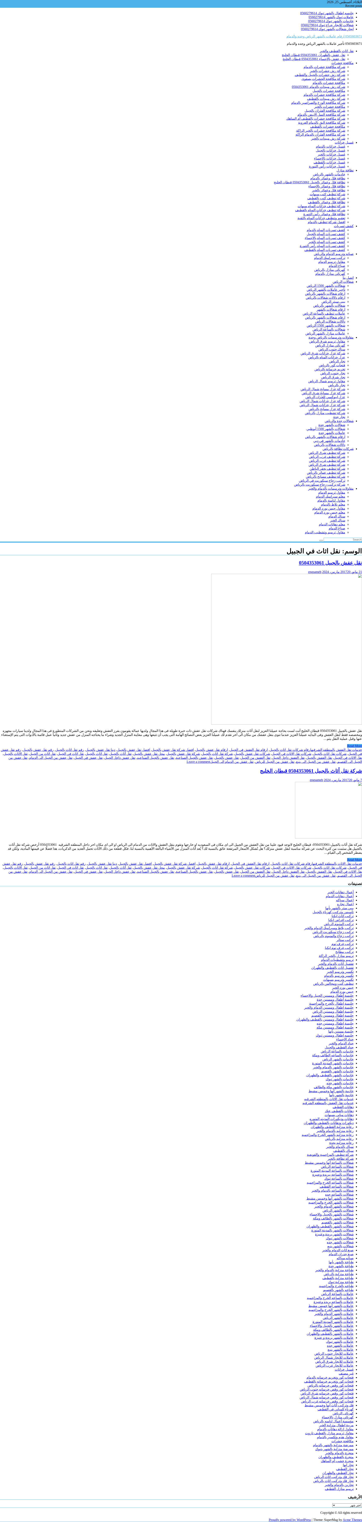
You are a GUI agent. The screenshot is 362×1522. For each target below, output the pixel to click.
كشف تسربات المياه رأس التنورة (322, 246)
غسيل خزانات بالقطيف (329, 162)
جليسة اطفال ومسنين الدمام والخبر (329, 1007)
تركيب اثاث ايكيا (343, 916)
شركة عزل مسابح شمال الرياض (323, 389)
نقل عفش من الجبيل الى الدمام (50, 758)
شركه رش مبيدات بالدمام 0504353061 (318, 87)
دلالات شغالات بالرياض (329, 445)
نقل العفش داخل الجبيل (288, 758)
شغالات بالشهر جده (340, 1242)
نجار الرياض (337, 361)
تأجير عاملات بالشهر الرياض (326, 289)
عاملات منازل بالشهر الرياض (325, 333)
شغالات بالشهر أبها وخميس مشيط (330, 1198)
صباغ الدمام (337, 266)
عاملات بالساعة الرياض (337, 1294)
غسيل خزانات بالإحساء (329, 158)
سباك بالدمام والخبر (340, 1147)
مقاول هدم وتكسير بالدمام (335, 1437)
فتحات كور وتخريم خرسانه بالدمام (330, 1377)
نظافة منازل (345, 170)
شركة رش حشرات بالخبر (327, 71)
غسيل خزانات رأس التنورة (327, 166)
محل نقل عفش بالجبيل (149, 754)
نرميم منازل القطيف (339, 1489)
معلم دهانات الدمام (332, 524)
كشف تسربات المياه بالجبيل (326, 234)
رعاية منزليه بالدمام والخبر (335, 1131)
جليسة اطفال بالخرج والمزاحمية (331, 1003)
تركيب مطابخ (344, 952)
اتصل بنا (348, 277)
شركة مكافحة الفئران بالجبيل (325, 110)
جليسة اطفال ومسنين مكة (335, 1027)
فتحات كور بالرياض (332, 365)
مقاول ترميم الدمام (331, 262)
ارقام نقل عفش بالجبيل (211, 750)
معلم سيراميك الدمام (330, 496)
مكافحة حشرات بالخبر (329, 106)
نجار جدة (339, 417)
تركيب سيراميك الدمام (329, 258)
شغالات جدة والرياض (339, 421)
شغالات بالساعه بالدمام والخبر (333, 1190)
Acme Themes (352, 1520)
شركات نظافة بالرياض (338, 449)
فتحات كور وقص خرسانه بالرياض (331, 1385)
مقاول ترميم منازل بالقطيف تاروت (329, 1433)
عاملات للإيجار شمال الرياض (334, 1357)
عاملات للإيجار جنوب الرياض (334, 1353)
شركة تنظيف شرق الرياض (327, 453)
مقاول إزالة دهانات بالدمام (335, 1429)
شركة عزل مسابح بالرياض (327, 409)
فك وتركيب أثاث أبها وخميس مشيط (329, 1405)
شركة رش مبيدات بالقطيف (326, 98)
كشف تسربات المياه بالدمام (326, 230)
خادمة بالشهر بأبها (341, 1095)
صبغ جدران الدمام (341, 1254)
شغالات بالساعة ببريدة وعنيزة (333, 1174)
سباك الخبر (337, 520)
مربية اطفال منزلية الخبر (336, 1425)
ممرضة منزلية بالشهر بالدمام (333, 1445)
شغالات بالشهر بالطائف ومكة (333, 1218)
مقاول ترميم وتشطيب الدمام (325, 532)
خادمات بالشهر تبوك (340, 1079)
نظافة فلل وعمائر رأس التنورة (324, 214)
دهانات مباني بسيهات (339, 1115)
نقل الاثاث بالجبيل (16, 754)
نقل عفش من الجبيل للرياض (274, 762)
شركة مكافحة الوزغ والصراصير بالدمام (318, 102)
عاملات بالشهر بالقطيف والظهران (330, 1333)
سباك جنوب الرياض (331, 349)
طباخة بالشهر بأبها (341, 1262)
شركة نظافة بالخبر (341, 1158)
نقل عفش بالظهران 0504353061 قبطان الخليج (313, 55)
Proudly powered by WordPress (290, 1520)
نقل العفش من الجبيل (255, 758)
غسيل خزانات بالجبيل (330, 150)
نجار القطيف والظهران (338, 1473)
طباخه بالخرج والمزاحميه (336, 1286)
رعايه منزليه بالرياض (339, 1139)
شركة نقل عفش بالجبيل (183, 754)
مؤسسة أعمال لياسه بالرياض (333, 1421)
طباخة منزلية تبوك (341, 1282)
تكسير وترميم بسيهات (338, 979)
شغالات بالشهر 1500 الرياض (326, 285)
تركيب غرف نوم (342, 944)
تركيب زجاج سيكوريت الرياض (333, 932)
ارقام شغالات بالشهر (331, 309)
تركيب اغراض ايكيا (341, 920)
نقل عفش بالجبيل (227, 758)
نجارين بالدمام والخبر (339, 1485)
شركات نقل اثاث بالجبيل (329, 754)
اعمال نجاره (345, 904)
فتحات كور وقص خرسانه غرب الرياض (327, 1401)
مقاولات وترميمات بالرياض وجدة (331, 337)
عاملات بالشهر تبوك (340, 1341)
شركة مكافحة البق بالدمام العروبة (321, 122)
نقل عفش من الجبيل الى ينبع (316, 762)
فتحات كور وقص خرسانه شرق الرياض (327, 1393)
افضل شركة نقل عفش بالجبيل (173, 750)
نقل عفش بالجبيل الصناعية (194, 758)
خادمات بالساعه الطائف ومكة (333, 1055)
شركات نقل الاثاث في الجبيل (291, 754)
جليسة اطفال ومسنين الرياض (333, 1011)
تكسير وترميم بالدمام (339, 975)
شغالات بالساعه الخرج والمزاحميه (330, 1182)
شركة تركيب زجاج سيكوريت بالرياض (319, 484)
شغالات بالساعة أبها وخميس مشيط (329, 1162)
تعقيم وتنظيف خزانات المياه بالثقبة (321, 218)
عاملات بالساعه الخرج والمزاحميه (330, 1298)
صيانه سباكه (345, 1258)
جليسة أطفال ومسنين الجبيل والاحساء (327, 995)
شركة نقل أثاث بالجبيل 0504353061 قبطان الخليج (311, 771)
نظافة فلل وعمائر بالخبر (328, 190)
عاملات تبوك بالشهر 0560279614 (331, 17)
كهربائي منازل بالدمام (330, 274)
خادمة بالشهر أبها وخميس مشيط (331, 1091)
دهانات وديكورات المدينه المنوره (332, 1119)
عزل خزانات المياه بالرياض (326, 357)
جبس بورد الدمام (342, 991)
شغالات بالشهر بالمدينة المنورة (332, 1230)
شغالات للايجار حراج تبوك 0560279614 (327, 25)
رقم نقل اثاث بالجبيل (69, 750)
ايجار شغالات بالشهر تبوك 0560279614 (327, 29)
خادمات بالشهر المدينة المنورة (333, 1063)
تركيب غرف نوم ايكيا (339, 948)
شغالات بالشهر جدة (331, 425)
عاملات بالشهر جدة (332, 433)
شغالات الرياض (343, 281)
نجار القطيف (345, 1469)
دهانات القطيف (343, 1107)
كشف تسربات (344, 226)
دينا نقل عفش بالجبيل (100, 750)
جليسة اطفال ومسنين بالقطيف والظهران (325, 1019)
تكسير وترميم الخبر (340, 971)
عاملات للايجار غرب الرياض (335, 1365)
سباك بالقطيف (343, 1150)
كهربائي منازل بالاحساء (338, 1417)
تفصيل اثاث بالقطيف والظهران (332, 968)
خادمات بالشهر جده (340, 1083)
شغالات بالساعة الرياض (329, 329)
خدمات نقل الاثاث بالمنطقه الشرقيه (337, 863)
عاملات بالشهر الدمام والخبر (334, 1314)
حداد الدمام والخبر (341, 1043)
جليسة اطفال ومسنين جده (335, 1023)
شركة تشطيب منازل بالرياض (325, 413)
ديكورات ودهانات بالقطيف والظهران (329, 1123)
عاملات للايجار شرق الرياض (334, 1361)
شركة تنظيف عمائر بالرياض (326, 472)
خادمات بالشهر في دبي (329, 441)
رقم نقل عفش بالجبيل (38, 750)
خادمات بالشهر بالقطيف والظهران (330, 1075)
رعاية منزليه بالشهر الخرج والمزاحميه (328, 1135)
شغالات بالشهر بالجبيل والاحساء (332, 1214)
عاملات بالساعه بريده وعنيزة (334, 1302)
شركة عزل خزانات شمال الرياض (322, 401)
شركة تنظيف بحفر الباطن (327, 468)
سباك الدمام (336, 516)
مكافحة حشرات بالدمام (329, 83)
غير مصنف (346, 1373)
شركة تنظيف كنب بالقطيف (326, 198)
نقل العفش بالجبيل (319, 758)
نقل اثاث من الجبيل (42, 754)
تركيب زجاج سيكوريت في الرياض (322, 480)
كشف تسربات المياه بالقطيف (324, 250)
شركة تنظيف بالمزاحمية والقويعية (330, 1154)
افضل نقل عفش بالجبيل (133, 750)
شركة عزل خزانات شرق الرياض (323, 353)
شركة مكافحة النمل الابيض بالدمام (321, 114)
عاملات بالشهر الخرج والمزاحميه (331, 1310)
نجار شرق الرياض (333, 377)
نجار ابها (348, 1465)
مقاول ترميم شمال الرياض (326, 381)
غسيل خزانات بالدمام (330, 146)
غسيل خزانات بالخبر (331, 154)
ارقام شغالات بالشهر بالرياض (325, 293)
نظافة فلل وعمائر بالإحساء (326, 186)
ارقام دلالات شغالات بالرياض (325, 297)
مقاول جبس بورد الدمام (328, 508)
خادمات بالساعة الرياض (337, 1051)
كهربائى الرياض (343, 1413)
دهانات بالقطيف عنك (339, 1111)
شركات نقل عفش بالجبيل (252, 754)
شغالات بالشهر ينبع (340, 1246)
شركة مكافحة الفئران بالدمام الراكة (320, 134)
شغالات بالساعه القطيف (337, 1186)
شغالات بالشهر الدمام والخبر (334, 1206)
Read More (354, 746)
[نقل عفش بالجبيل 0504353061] (286, 723)
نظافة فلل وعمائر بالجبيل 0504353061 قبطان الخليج (309, 182)
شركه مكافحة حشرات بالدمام (324, 67)
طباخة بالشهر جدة (341, 1266)
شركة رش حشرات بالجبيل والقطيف (320, 75)
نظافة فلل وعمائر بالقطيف (326, 202)
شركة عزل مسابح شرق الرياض (323, 393)
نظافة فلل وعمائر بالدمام (327, 178)
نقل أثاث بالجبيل (120, 754)
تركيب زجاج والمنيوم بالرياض (333, 936)
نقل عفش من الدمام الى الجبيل (231, 762)
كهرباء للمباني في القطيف (336, 1409)
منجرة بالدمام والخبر (339, 1453)
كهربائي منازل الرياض (330, 345)
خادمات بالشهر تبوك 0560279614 (331, 21)
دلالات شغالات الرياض (330, 321)
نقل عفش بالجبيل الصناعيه (155, 758)
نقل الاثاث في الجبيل (348, 758)
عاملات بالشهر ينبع (341, 1349)
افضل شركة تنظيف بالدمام (326, 222)
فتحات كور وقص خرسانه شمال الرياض (327, 1397)
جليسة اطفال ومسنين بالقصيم (332, 1015)
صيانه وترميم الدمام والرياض (334, 254)
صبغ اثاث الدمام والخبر (338, 1250)
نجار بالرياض (336, 385)
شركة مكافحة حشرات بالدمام (324, 95)
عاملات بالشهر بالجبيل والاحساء (332, 1326)
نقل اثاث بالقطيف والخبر (337, 51)
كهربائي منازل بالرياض (329, 270)
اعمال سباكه (345, 900)
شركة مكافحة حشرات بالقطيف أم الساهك (315, 118)
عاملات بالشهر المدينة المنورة (333, 1322)
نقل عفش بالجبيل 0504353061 (330, 562)
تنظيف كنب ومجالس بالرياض (333, 983)
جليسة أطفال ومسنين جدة (335, 999)
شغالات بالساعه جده (339, 1194)
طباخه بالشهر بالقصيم (338, 1290)
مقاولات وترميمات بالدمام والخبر (331, 488)
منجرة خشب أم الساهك (337, 1461)
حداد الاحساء (345, 1039)
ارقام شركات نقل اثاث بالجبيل (290, 750)
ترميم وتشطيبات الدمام (337, 960)
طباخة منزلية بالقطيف (338, 1278)
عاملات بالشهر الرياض (338, 1318)
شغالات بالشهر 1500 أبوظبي (325, 429)
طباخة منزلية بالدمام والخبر (334, 1270)
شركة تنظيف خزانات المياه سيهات (321, 206)
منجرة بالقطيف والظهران (336, 1457)
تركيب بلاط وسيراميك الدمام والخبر (329, 928)
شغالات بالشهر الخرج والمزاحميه (331, 1202)
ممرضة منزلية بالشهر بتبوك (334, 1449)
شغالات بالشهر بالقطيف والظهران (330, 1226)
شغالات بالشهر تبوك (340, 1238)
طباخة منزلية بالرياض (339, 1274)
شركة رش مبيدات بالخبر (328, 138)
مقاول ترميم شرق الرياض (327, 341)
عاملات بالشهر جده (340, 1345)
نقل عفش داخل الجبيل (119, 758)
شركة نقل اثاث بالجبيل (217, 754)
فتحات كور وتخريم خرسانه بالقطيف (329, 1381)
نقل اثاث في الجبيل (70, 754)
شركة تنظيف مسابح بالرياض (325, 476)
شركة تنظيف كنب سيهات (327, 194)
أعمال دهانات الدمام (340, 896)
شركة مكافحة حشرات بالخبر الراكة (320, 130)
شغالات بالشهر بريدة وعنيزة (334, 1234)
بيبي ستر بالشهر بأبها (339, 908)
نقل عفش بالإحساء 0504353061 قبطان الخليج (314, 59)
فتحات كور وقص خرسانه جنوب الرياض (327, 1389)
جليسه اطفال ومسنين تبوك (335, 1035)
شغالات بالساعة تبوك (339, 1178)
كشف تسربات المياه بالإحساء (325, 238)
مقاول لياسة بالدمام (331, 500)
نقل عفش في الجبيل (88, 758)
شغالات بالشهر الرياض (338, 1210)
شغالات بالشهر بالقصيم (337, 1222)
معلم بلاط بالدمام (333, 504)
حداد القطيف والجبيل (339, 1047)
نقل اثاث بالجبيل (96, 754)
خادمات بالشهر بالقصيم (337, 1071)
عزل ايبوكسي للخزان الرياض (325, 397)
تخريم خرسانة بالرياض (329, 369)
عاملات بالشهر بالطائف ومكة (333, 1329)
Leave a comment (198, 762)
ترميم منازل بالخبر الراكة (336, 956)
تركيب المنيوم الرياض (339, 924)
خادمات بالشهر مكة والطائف (334, 1087)
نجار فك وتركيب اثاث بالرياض (333, 1481)
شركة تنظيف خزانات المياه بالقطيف (320, 210)
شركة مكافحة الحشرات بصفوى (323, 79)
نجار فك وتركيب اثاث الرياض (334, 1477)
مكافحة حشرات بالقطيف (327, 126)
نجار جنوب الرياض (332, 373)
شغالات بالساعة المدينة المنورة (332, 1170)
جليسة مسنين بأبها (341, 1031)
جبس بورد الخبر (343, 987)
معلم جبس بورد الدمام (329, 512)
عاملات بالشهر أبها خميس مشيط (331, 1306)
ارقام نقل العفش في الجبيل (249, 750)
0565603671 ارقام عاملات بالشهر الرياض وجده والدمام (324, 36)
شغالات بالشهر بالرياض (329, 305)
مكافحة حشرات (342, 63)
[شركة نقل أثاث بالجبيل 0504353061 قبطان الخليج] (328, 837)
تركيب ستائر (345, 940)
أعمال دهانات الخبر (340, 892)
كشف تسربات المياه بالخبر (326, 242)
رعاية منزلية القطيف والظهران (332, 1127)
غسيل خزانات (344, 142)
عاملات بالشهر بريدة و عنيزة (334, 1337)
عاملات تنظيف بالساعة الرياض (324, 313)
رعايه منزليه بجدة (341, 1143)
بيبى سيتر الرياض (333, 301)
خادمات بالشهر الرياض (338, 1059)
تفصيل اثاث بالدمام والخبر (336, 964)
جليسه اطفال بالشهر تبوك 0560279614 (327, 13)
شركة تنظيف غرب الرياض (327, 456)
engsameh (314, 572)
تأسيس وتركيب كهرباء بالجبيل (333, 912)
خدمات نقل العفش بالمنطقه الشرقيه (336, 750)
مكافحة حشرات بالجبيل (329, 91)
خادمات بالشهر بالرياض (329, 174)
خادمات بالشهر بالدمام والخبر (333, 1067)
